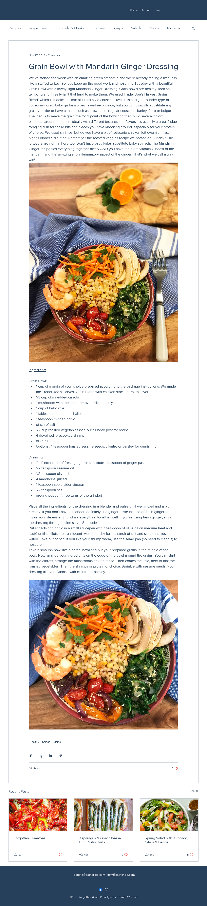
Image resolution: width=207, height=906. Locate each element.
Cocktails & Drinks (69, 28)
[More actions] (175, 55)
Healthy (34, 741)
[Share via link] (60, 756)
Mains (154, 28)
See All (194, 790)
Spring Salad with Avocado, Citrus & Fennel (166, 840)
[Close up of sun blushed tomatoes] (38, 815)
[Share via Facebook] (31, 756)
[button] (193, 28)
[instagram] (107, 890)
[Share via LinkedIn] (50, 756)
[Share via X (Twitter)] (40, 756)
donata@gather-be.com (89, 875)
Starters (98, 28)
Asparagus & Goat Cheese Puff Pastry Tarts (100, 840)
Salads (136, 28)
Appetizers (38, 28)
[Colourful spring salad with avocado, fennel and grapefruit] (169, 815)
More (171, 28)
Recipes (14, 28)
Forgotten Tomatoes (29, 838)
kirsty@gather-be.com (120, 875)
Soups (118, 28)
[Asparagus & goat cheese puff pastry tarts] (103, 815)
